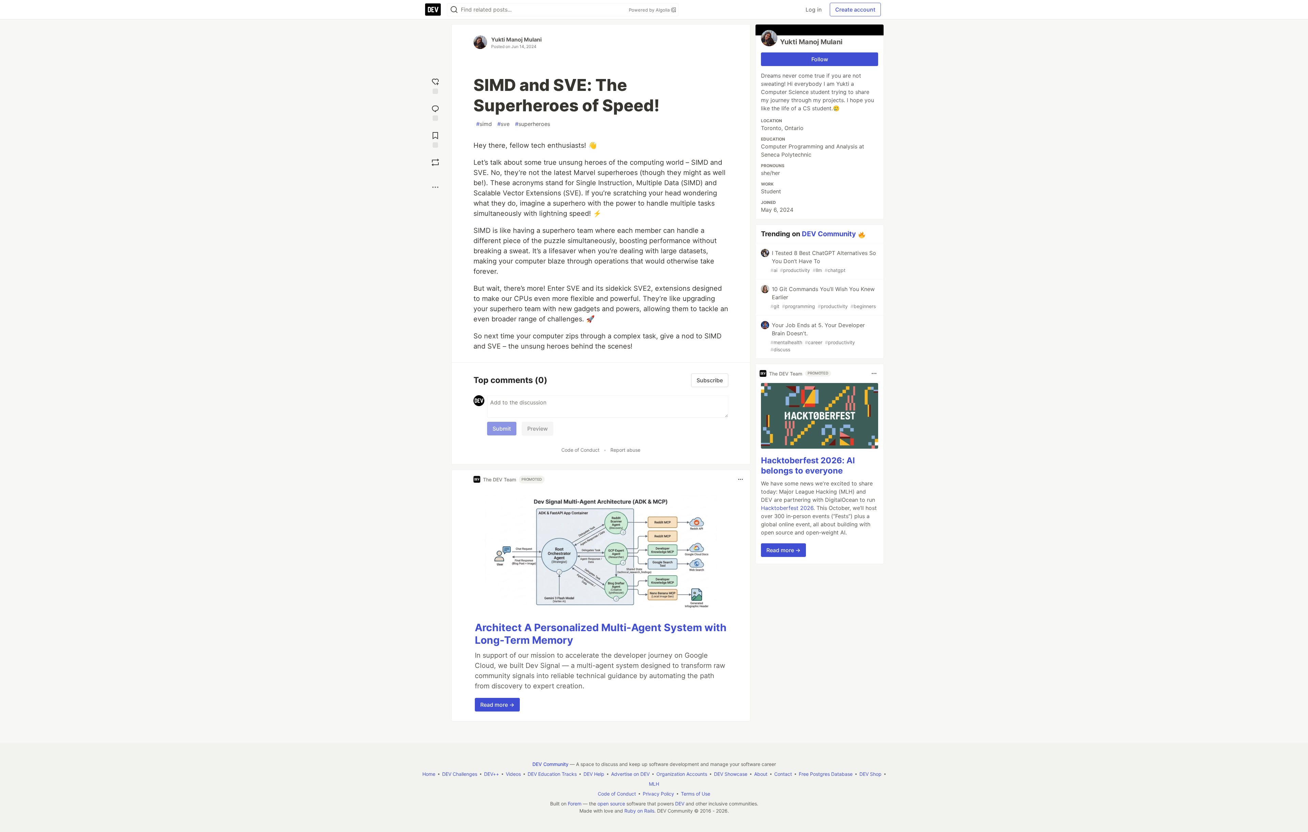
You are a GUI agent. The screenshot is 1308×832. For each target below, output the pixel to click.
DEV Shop (870, 774)
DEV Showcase (730, 774)
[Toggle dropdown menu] (740, 479)
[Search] (454, 9)
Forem (574, 803)
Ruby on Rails (639, 811)
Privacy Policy (658, 794)
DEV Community (829, 234)
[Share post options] (435, 187)
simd (484, 124)
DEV (679, 803)
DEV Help (593, 774)
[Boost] (435, 162)
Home (428, 774)
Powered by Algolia (650, 10)
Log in (814, 9)
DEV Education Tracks (552, 774)
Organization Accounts (681, 774)
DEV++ (491, 774)
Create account (855, 9)
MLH (654, 784)
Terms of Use (695, 794)
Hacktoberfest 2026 (787, 508)
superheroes (532, 124)
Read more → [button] (497, 704)
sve (503, 124)
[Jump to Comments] (435, 112)
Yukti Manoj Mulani (516, 39)
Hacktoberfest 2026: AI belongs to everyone (808, 465)
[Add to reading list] (435, 139)
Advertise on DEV (630, 774)
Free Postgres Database (826, 774)
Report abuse (625, 450)
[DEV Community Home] (432, 9)
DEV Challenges (459, 774)
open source (611, 803)
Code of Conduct (580, 450)
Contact (783, 774)
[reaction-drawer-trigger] (435, 85)
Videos (513, 774)
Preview (537, 428)
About (760, 774)
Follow (819, 59)
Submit (502, 428)
